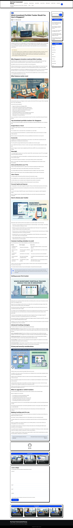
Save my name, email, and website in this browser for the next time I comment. (23, 497)
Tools (29, 5)
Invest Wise (42, 3)
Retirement (48, 3)
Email (12, 489)
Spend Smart (31, 3)
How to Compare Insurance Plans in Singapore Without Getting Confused (57, 38)
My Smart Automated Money (16, 3)
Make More (26, 3)
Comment (13, 471)
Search (61, 14)
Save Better (37, 3)
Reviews (25, 5)
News (33, 5)
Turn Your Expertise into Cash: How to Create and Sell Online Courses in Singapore (56, 23)
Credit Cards (53, 3)
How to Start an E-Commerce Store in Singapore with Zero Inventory (56, 27)
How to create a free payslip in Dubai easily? (29, 461)
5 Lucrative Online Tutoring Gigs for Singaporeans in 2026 (57, 31)
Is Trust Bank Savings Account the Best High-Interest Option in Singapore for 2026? (57, 34)
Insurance (58, 3)
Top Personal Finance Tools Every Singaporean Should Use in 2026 (16, 461)
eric (14, 19)
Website (12, 493)
